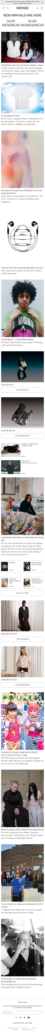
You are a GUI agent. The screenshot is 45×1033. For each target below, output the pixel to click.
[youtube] (28, 1018)
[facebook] (16, 1018)
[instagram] (24, 1018)
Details (29, 3)
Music (23, 456)
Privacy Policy (24, 1028)
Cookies (34, 1028)
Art (32, 586)
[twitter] (20, 1018)
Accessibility (15, 1030)
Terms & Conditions (13, 1028)
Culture (24, 473)
